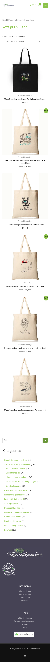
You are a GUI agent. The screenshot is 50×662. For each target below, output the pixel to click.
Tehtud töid (25, 597)
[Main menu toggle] (45, 5)
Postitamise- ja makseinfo (25, 621)
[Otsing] (45, 440)
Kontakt (25, 624)
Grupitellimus (25, 591)
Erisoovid (25, 601)
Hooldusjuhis (25, 594)
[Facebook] (25, 656)
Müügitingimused (25, 618)
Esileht (5, 20)
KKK (25, 627)
